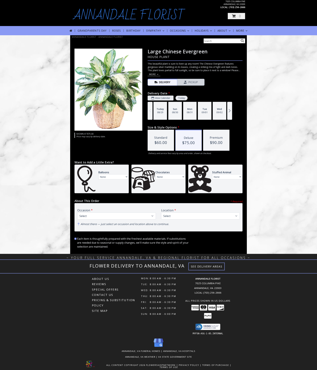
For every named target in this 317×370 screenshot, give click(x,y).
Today (181, 98)
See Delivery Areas (206, 266)
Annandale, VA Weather (140, 356)
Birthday (133, 30)
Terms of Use (169, 367)
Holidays (202, 30)
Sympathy (153, 30)
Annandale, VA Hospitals (179, 351)
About (222, 30)
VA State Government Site (175, 356)
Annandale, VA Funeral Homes (141, 351)
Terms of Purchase (215, 365)
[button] (236, 16)
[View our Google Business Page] (158, 347)
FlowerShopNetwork (161, 365)
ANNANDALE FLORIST (129, 15)
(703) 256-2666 (237, 7)
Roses (116, 30)
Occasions (178, 30)
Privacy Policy (189, 365)
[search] (242, 41)
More (240, 30)
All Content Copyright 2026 (125, 365)
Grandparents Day (92, 30)
